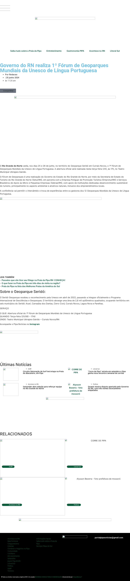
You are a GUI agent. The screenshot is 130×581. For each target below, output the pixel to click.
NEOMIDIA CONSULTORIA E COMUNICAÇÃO (48, 577)
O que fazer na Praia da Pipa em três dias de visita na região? (31, 283)
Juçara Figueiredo (14, 561)
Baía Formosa (13, 541)
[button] (8, 91)
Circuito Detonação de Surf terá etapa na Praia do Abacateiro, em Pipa (43, 372)
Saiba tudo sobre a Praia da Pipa (25, 51)
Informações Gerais (43, 539)
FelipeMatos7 (77, 577)
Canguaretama (13, 543)
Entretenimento (54, 51)
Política (10, 566)
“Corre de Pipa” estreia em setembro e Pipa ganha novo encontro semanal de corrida (107, 372)
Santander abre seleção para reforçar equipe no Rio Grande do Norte (42, 387)
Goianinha (11, 558)
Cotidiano (11, 553)
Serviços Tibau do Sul (44, 546)
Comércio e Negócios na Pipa (18, 548)
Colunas (11, 546)
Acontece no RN (97, 51)
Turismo (11, 571)
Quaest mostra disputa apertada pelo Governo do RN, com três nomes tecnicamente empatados (108, 388)
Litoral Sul (115, 51)
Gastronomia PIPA (75, 51)
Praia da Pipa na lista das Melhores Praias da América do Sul (31, 286)
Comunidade (12, 551)
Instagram (35, 324)
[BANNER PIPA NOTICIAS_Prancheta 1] (19, 332)
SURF (10, 568)
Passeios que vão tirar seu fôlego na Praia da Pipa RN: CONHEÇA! (33, 280)
